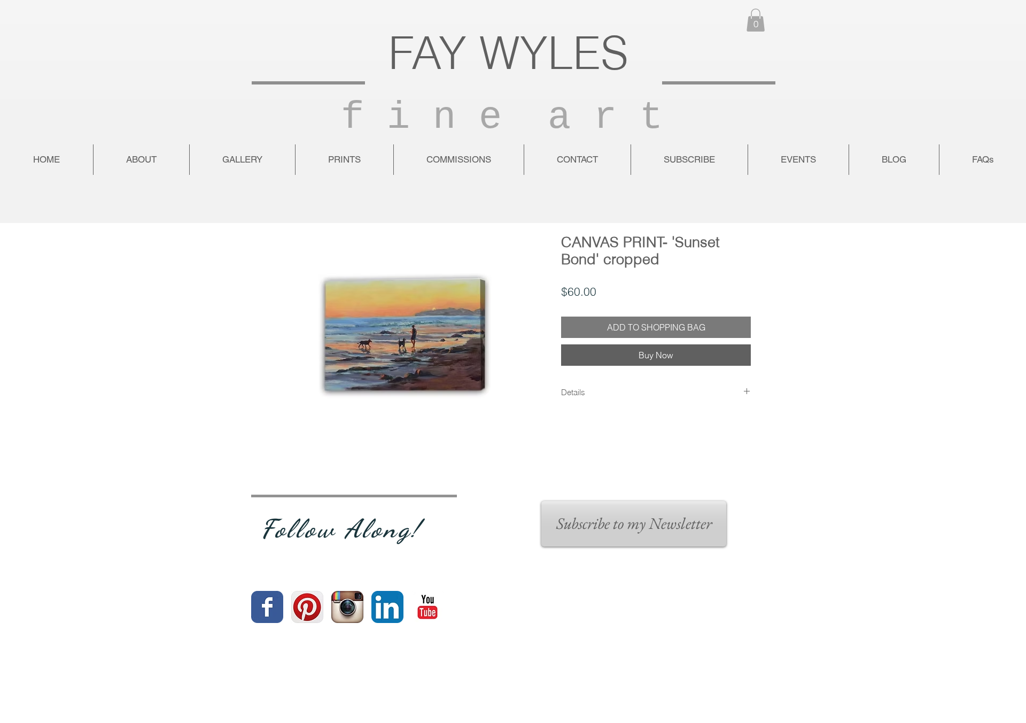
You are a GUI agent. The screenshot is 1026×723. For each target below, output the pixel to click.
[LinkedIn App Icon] (387, 607)
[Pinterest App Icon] (307, 607)
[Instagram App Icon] (347, 607)
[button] (755, 20)
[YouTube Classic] (427, 607)
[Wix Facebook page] (267, 607)
